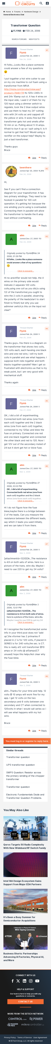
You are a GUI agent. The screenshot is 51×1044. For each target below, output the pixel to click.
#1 (47, 50)
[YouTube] (37, 981)
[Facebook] (13, 981)
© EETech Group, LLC (17, 1041)
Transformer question (18, 757)
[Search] (41, 3)
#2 (47, 168)
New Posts (34, 39)
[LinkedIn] (24, 981)
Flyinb (17, 30)
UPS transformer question (20, 764)
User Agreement (40, 1037)
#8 (47, 588)
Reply (44, 158)
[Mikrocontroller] (32, 1024)
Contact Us (25, 1001)
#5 (47, 401)
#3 (47, 236)
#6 (47, 466)
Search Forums (19, 39)
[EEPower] (36, 1018)
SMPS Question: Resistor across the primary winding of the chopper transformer (25, 776)
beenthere (25, 167)
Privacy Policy (10, 1037)
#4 (47, 328)
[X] (18, 980)
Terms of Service (24, 1037)
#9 (47, 676)
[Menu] (3, 3)
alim (22, 235)
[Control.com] (17, 1019)
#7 (47, 544)
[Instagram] (30, 981)
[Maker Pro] (12, 1024)
